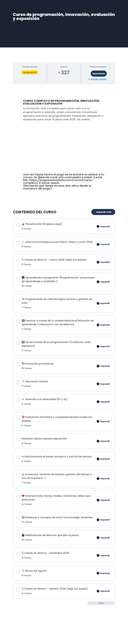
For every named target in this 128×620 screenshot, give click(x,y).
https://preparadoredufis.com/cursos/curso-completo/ (58, 181)
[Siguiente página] (113, 603)
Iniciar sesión (99, 79)
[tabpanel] (64, 145)
